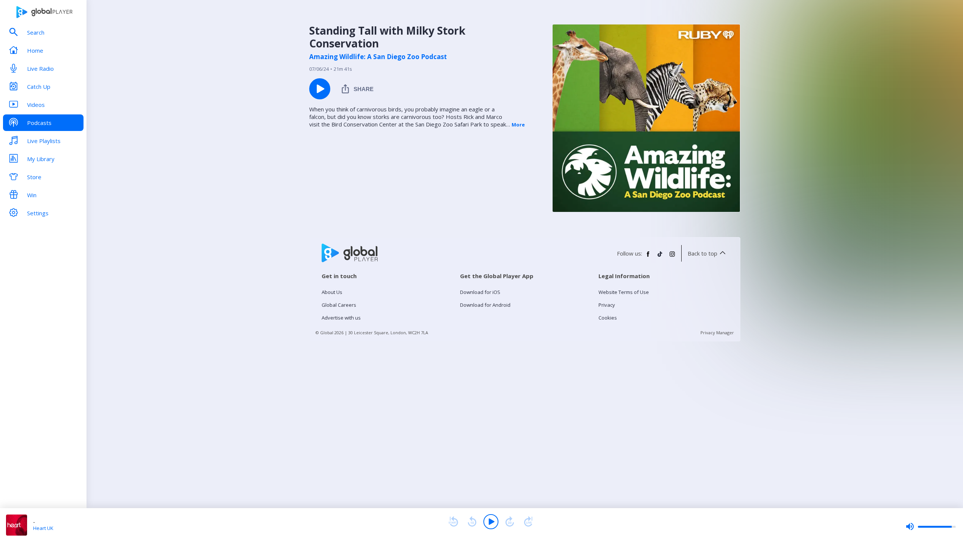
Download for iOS (480, 292)
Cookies (607, 317)
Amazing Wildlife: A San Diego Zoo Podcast (378, 57)
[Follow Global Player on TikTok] (660, 257)
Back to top (702, 253)
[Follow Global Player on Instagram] (672, 257)
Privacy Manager (717, 332)
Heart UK (43, 528)
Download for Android (485, 304)
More (518, 124)
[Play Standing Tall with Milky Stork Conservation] (319, 88)
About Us (332, 292)
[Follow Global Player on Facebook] (648, 257)
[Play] (490, 521)
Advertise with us (341, 317)
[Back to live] (528, 521)
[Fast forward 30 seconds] (509, 521)
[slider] (930, 527)
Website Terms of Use (623, 292)
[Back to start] (453, 521)
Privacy (606, 304)
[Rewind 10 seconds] (472, 521)
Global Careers (339, 304)
